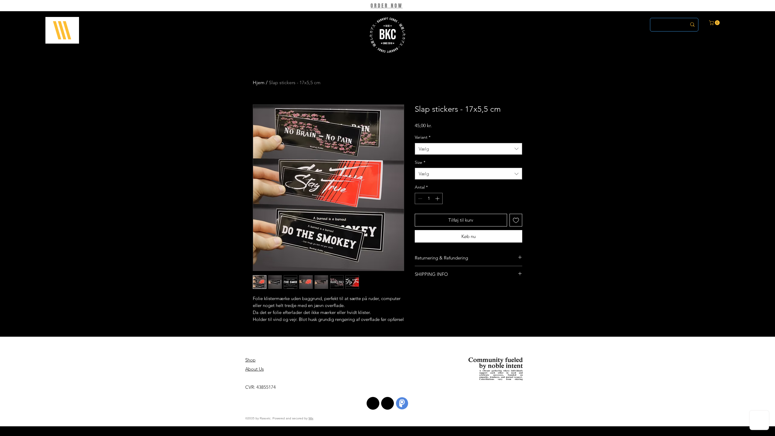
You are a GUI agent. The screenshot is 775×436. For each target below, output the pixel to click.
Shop (250, 360)
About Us (254, 369)
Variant (422, 137)
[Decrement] (419, 198)
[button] (62, 30)
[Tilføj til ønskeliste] (516, 220)
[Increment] (438, 198)
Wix (310, 418)
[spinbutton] (428, 198)
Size (420, 162)
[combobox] (468, 149)
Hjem (259, 82)
